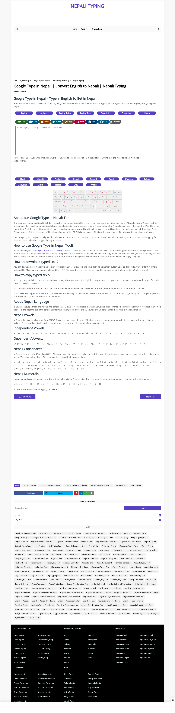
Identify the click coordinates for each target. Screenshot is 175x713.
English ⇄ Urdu (145, 657)
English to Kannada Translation (45, 592)
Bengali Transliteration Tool (77, 584)
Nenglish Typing (140, 533)
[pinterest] (76, 493)
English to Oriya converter (133, 597)
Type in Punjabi (152, 613)
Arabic (94, 184)
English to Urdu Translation (130, 542)
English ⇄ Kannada (147, 644)
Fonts (147, 113)
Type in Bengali (45, 613)
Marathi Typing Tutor (23, 550)
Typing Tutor (65, 113)
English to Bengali (98, 584)
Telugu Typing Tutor (134, 550)
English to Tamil (89, 601)
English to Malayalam (94, 592)
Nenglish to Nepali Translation (44, 537)
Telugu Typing (118, 550)
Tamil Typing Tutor (118, 580)
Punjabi (58, 179)
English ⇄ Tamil (121, 639)
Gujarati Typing (150, 542)
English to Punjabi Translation (43, 601)
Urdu (76, 184)
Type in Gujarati (61, 613)
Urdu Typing (56, 554)
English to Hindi (90, 588)
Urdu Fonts (92, 696)
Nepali (58, 184)
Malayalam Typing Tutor (128, 546)
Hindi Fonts (140, 558)
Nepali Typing (121, 485)
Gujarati (93, 179)
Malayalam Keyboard (59, 567)
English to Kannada (22, 592)
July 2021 (88, 515)
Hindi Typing (40, 546)
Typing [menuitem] (84, 29)
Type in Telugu (34, 618)
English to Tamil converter (133, 601)
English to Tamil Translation (109, 601)
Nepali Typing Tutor (42, 550)
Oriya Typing (58, 550)
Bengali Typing (122, 537)
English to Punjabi (22, 601)
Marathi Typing (147, 546)
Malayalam (22, 184)
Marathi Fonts (135, 567)
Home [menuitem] (74, 29)
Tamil (111, 179)
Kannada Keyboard (104, 563)
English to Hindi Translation (110, 588)
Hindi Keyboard (21, 563)
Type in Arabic (151, 550)
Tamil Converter (40, 580)
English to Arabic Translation (67, 542)
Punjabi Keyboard (102, 575)
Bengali (75, 179)
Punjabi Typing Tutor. (124, 609)
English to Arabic (21, 542)
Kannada (129, 179)
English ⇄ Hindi (121, 635)
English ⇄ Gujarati (146, 648)
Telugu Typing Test (56, 584)
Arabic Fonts (69, 701)
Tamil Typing (104, 550)
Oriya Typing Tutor (74, 550)
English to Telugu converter (67, 605)
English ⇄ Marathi (122, 648)
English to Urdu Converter (106, 542)
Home (16, 81)
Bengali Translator (138, 554)
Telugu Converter (136, 580)
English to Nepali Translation (76, 485)
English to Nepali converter (50, 485)
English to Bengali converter (145, 584)
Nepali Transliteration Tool (101, 485)
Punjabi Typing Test (137, 575)
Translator (106, 113)
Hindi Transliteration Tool (116, 605)
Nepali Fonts (73, 571)
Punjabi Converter (71, 575)
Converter (126, 113)
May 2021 (88, 520)
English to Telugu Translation (42, 605)
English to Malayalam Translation (118, 592)
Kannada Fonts (87, 563)
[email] (91, 493)
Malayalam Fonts (41, 567)
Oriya (40, 184)
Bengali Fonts (105, 554)
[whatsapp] (86, 493)
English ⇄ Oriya (121, 653)
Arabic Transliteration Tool (69, 537)
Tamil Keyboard (69, 580)
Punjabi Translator (119, 575)
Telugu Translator (38, 584)
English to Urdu (87, 542)
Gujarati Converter (40, 558)
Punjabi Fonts (86, 575)
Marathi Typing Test (40, 571)
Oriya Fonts (152, 571)
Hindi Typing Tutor (55, 546)
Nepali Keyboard (87, 571)
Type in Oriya (138, 613)
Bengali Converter (89, 554)
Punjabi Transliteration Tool (101, 609)
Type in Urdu (20, 554)
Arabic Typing (89, 537)
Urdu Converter (44, 696)
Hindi (22, 179)
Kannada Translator (122, 563)
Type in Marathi (124, 613)
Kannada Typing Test (142, 563)
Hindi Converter (126, 558)
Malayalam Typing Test (100, 567)
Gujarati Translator (90, 558)
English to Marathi (22, 597)
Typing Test (85, 113)
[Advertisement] (80, 19)
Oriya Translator (37, 575)
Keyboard (44, 113)
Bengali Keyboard (120, 554)
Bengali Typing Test (22, 558)
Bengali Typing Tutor (139, 537)
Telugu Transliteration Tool (25, 613)
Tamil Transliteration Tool (146, 609)
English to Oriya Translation (109, 597)
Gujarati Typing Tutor (23, 546)
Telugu (147, 179)
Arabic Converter (21, 701)
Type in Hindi (75, 613)
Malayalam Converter (23, 567)
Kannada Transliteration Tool (141, 605)
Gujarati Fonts (56, 558)
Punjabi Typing (90, 550)
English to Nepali (29, 485)
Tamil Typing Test (101, 580)
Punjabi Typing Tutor (23, 580)
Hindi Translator (37, 563)
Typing (24, 113)
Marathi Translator (22, 571)
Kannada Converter (70, 563)
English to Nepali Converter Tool (51, 250)
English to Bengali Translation (120, 584)
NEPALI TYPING (87, 6)
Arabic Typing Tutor (105, 537)
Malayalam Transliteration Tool (27, 609)
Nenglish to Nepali (22, 537)
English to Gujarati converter (70, 588)
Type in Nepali (25, 81)
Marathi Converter (120, 567)
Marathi (40, 179)
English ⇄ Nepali (145, 653)
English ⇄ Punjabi (122, 657)
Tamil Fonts (54, 580)
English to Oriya (89, 597)
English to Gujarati (22, 588)
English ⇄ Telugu (122, 644)
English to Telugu (21, 605)
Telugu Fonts (151, 580)
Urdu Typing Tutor (72, 554)
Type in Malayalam (107, 613)
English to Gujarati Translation (44, 588)
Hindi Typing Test (53, 563)
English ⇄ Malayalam (147, 639)
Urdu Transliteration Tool (38, 554)
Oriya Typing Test (53, 575)
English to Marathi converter (69, 597)
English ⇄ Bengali (146, 635)
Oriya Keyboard (21, 575)
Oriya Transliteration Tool (78, 609)
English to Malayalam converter (147, 592)
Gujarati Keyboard (72, 558)
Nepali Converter (58, 571)
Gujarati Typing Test (109, 558)
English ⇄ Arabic (121, 662)
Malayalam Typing (109, 546)
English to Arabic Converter (41, 542)
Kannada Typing (72, 546)
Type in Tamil (20, 618)
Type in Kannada (90, 613)
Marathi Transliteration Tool (53, 609)
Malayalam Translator (79, 567)
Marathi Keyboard (151, 567)
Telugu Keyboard (21, 584)
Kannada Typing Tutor (90, 546)
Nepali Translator (104, 571)
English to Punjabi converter (69, 601)
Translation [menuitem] (97, 29)
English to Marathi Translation (43, 597)
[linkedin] (81, 493)
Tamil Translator (84, 580)
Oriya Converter (138, 571)
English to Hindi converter (134, 588)
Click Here (52, 389)
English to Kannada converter (71, 592)
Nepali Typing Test (122, 571)
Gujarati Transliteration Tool (92, 605)
